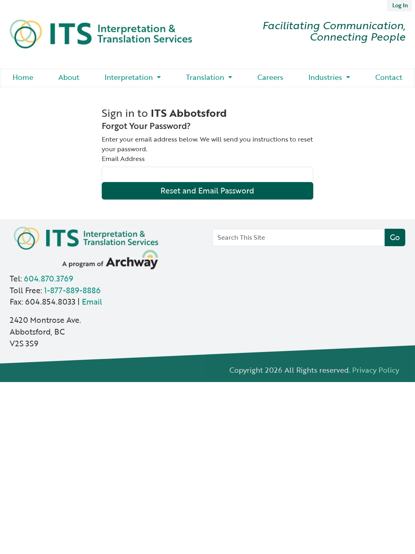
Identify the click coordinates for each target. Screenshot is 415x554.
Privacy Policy (375, 369)
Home (23, 77)
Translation (206, 77)
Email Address (123, 158)
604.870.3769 (48, 278)
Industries (326, 77)
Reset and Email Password (207, 190)
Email (92, 301)
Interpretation (130, 77)
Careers (270, 77)
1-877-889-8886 (72, 290)
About (68, 77)
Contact (388, 77)
